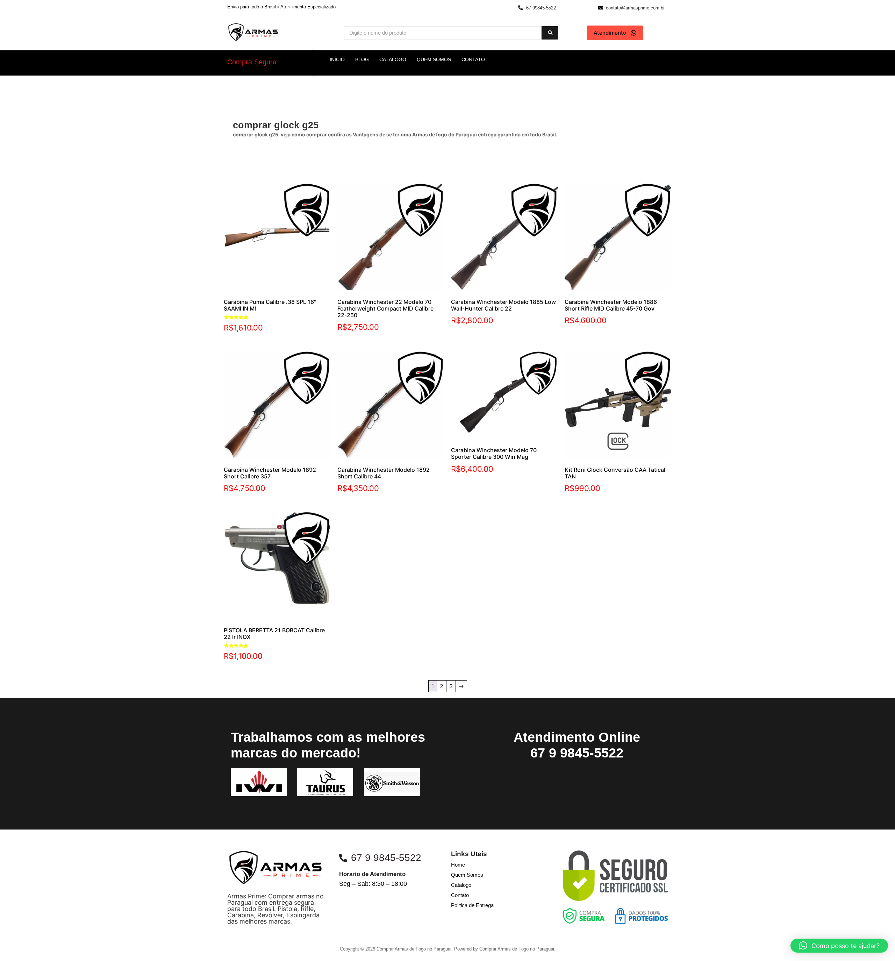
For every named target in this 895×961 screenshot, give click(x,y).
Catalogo (461, 885)
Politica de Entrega (472, 905)
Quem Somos (467, 875)
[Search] (550, 33)
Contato (460, 895)
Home (458, 865)
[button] (839, 946)
